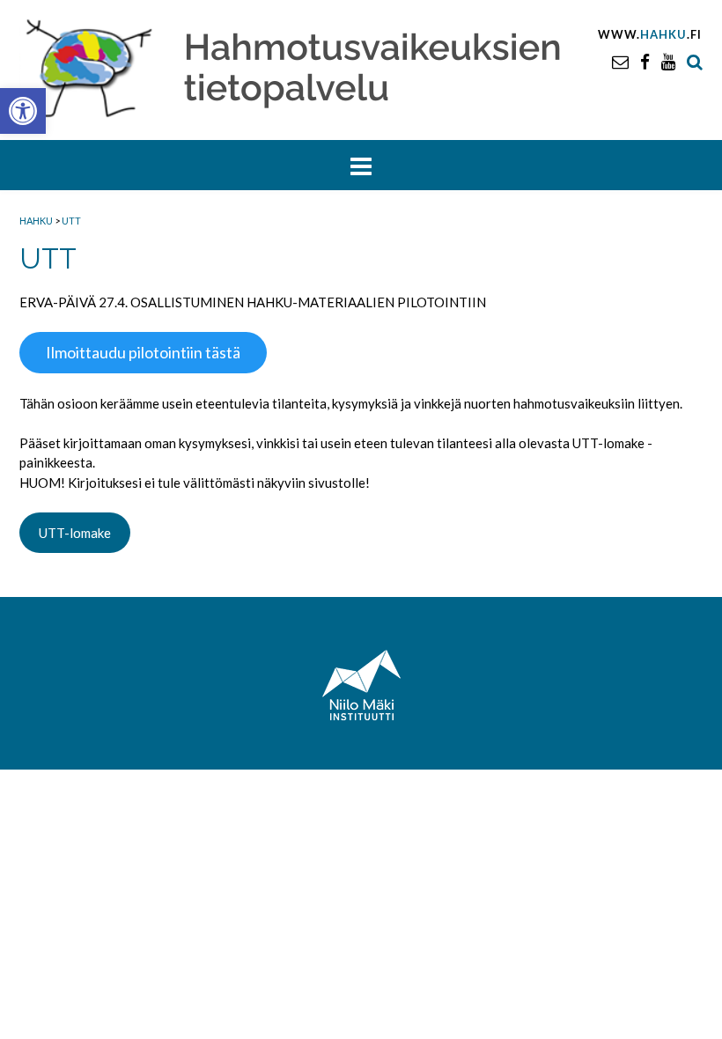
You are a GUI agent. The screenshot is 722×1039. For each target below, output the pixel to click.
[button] (23, 111)
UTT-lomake (75, 533)
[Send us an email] (620, 61)
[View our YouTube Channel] (668, 61)
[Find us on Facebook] (645, 61)
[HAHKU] (306, 65)
